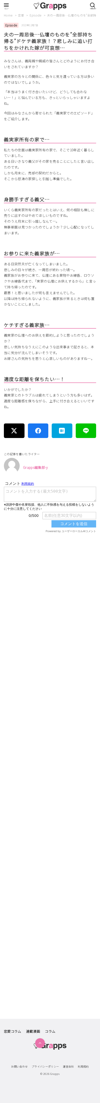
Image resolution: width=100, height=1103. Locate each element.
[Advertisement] (50, 747)
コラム (50, 1031)
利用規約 (83, 1066)
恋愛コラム (12, 1031)
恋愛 (21, 15)
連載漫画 (33, 1031)
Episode (36, 15)
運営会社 (68, 1066)
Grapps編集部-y (35, 467)
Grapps (55, 1074)
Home (8, 15)
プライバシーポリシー (45, 1066)
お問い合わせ (19, 1066)
